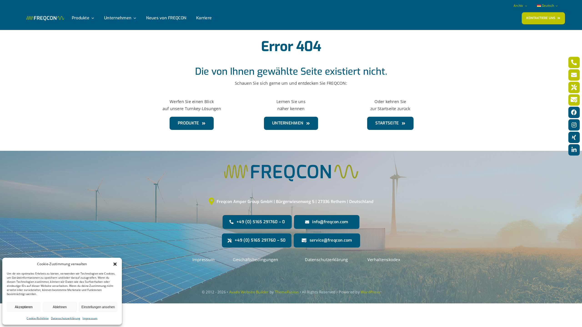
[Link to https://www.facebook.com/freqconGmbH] (574, 112)
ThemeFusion (287, 292)
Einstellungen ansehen (98, 307)
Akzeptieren (24, 307)
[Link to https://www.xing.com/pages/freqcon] (574, 137)
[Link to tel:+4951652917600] (574, 62)
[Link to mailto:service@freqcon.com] (574, 100)
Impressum (90, 318)
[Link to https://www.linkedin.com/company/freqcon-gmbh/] (574, 150)
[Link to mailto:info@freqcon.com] (574, 75)
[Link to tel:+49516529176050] (574, 87)
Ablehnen (60, 307)
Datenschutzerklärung (65, 318)
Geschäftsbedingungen (255, 259)
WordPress (370, 292)
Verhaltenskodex (383, 259)
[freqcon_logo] (45, 18)
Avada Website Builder (249, 292)
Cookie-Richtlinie (38, 318)
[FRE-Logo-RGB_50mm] (291, 141)
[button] (115, 264)
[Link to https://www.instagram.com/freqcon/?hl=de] (574, 125)
